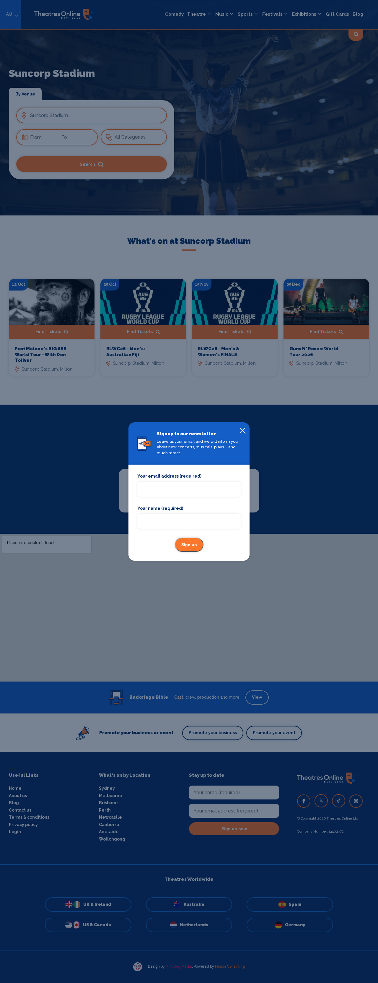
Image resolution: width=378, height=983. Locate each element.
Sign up (189, 544)
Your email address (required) (169, 476)
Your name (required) (160, 508)
